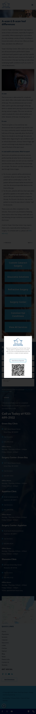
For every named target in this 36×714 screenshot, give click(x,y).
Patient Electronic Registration (18, 360)
